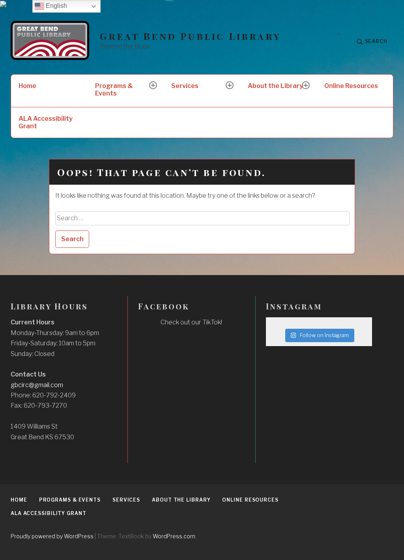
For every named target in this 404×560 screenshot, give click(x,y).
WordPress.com (174, 536)
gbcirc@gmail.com (37, 385)
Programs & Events (114, 89)
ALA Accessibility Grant (46, 122)
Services (184, 86)
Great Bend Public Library (190, 36)
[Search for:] (202, 218)
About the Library (275, 86)
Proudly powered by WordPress (52, 536)
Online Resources (351, 86)
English (55, 5)
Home (27, 86)
